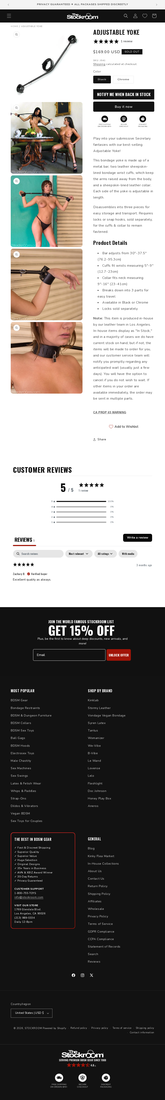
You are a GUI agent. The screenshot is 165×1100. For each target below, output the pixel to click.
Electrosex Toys (22, 753)
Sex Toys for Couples (27, 821)
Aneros (93, 806)
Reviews (94, 962)
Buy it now (124, 107)
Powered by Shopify (54, 1028)
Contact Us (96, 879)
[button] (9, 16)
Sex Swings (19, 776)
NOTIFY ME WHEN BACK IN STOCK (124, 94)
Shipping (99, 64)
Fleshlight (95, 783)
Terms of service (122, 1028)
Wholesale (96, 909)
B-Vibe (93, 753)
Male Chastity (21, 761)
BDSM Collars (21, 723)
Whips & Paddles (23, 791)
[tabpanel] (82, 577)
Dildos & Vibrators (24, 806)
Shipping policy (145, 1028)
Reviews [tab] (24, 539)
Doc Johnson (97, 791)
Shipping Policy (99, 894)
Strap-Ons (18, 798)
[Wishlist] (145, 16)
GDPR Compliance (101, 932)
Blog (91, 848)
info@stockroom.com (28, 897)
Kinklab (93, 700)
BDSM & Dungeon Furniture (31, 715)
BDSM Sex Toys (22, 730)
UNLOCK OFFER (119, 655)
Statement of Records (104, 947)
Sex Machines (21, 768)
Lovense (94, 768)
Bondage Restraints (25, 708)
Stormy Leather (99, 708)
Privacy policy (99, 1028)
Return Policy (98, 886)
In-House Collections (103, 864)
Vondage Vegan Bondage (107, 715)
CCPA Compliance (101, 939)
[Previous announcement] (8, 4)
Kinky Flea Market (101, 856)
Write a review (137, 538)
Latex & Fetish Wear (26, 783)
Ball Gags (18, 738)
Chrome (126, 80)
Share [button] (102, 439)
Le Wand (94, 761)
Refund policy (78, 1028)
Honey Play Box (99, 798)
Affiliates (95, 901)
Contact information (142, 1032)
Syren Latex (97, 723)
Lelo (91, 776)
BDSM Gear (19, 700)
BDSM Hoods (20, 746)
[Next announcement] (156, 4)
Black (104, 80)
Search (93, 954)
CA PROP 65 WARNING (109, 412)
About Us (95, 871)
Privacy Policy (98, 916)
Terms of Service (100, 924)
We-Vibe (94, 746)
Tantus (93, 730)
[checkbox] (128, 554)
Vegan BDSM (20, 813)
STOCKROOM (33, 1028)
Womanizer (96, 738)
